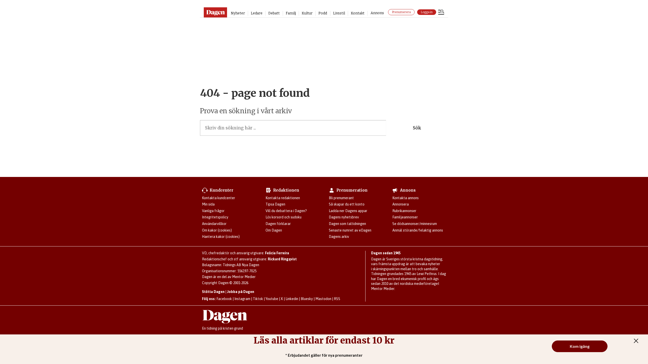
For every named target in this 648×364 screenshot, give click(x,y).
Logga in (427, 12)
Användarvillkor (214, 224)
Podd (322, 13)
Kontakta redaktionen (283, 198)
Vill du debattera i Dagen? (286, 211)
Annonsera (400, 204)
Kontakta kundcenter (218, 198)
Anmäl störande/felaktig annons (417, 230)
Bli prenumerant (341, 198)
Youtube (272, 299)
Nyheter (238, 13)
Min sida (208, 204)
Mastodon (323, 299)
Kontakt (357, 13)
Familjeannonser (405, 217)
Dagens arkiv (339, 237)
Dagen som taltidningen (347, 224)
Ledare (256, 13)
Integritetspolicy (215, 217)
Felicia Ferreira (277, 253)
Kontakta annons (405, 198)
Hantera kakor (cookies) (221, 237)
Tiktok (258, 299)
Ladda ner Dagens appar (348, 211)
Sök (417, 128)
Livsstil (339, 13)
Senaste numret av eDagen (350, 230)
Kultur (307, 13)
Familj (291, 13)
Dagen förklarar (278, 224)
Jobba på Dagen (240, 292)
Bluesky (307, 299)
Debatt (274, 13)
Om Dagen (274, 230)
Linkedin (292, 299)
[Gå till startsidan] (215, 12)
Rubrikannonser (404, 211)
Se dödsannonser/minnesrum (414, 224)
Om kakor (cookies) (217, 230)
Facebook (224, 299)
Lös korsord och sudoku (283, 217)
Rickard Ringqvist (282, 259)
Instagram (242, 299)
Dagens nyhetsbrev (344, 217)
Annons (377, 13)
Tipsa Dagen (275, 204)
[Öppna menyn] (441, 12)
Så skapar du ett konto (346, 204)
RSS (337, 299)
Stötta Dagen (213, 292)
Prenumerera (401, 12)
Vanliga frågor (213, 211)
